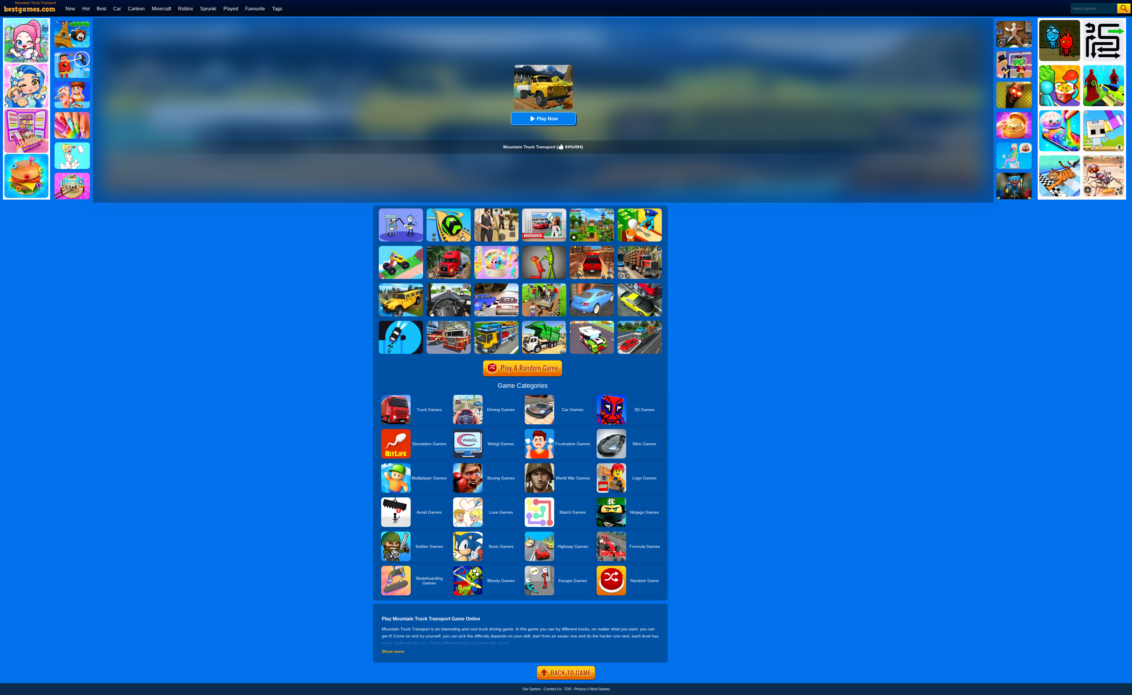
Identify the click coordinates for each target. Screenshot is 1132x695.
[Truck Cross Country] (401, 285)
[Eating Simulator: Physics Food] (1014, 144)
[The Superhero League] (72, 53)
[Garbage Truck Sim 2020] (544, 323)
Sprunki (208, 8)
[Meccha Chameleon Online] (1014, 23)
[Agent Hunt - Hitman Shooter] (496, 210)
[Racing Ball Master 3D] (449, 210)
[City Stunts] (592, 285)
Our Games (531, 689)
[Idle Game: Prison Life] (640, 210)
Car (117, 8)
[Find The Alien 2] (1014, 53)
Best (101, 8)
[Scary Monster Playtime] (1014, 175)
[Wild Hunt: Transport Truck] (544, 285)
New (70, 8)
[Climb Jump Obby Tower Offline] (72, 23)
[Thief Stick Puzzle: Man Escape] (401, 210)
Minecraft (161, 8)
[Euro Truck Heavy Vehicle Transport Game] (496, 323)
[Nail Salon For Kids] (72, 114)
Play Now (547, 118)
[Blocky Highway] (592, 323)
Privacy (580, 689)
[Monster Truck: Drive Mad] (401, 248)
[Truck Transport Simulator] (640, 248)
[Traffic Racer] (640, 285)
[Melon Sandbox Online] (544, 248)
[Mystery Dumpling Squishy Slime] (72, 175)
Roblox (185, 8)
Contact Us (552, 689)
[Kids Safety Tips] (72, 84)
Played (230, 8)
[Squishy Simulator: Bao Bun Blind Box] (496, 248)
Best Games (600, 689)
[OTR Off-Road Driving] (592, 248)
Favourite (255, 8)
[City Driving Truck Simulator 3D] (449, 285)
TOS (567, 689)
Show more (393, 651)
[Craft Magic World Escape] (592, 210)
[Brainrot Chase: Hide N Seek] (1014, 84)
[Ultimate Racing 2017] (496, 285)
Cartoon (136, 8)
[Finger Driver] (401, 323)
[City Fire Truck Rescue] (449, 323)
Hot (86, 8)
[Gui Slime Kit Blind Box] (1014, 114)
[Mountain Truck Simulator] (449, 248)
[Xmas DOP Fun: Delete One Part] (72, 144)
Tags (277, 8)
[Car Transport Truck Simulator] (640, 323)
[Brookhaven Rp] (544, 210)
